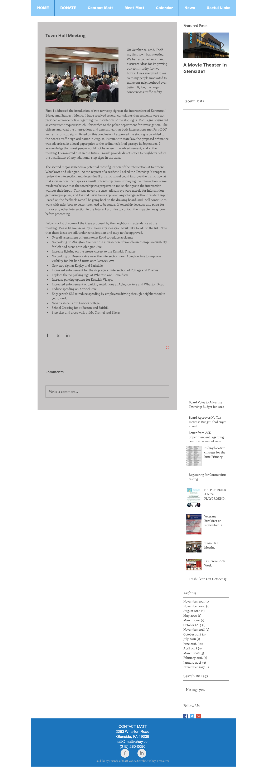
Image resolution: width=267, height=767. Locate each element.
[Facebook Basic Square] (185, 716)
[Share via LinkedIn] (68, 335)
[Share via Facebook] (47, 335)
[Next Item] (222, 45)
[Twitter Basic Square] (192, 716)
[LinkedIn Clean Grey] (141, 753)
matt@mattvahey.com (133, 741)
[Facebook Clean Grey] (125, 753)
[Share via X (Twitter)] (58, 335)
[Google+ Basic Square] (198, 716)
